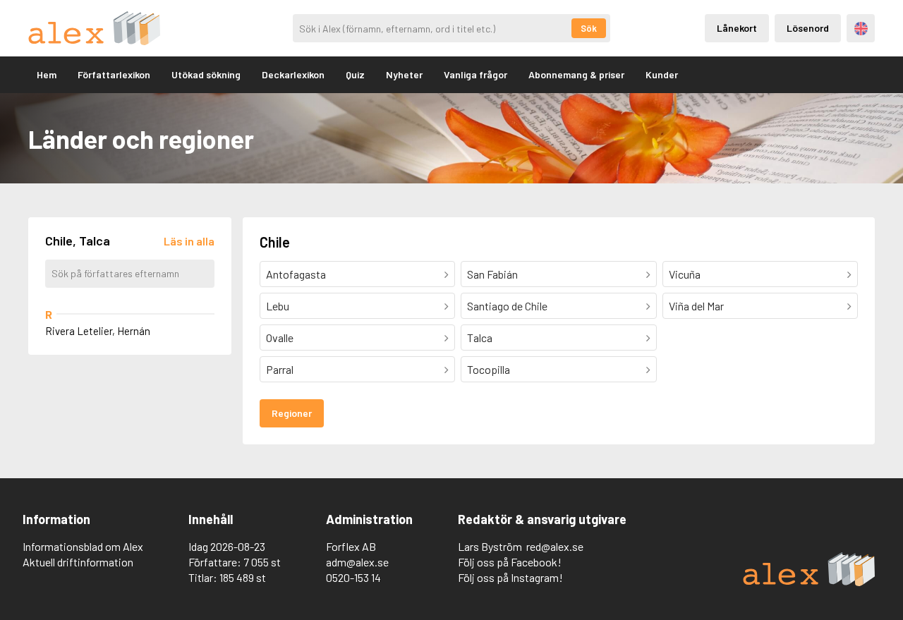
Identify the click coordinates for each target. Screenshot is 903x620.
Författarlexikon (114, 74)
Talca (479, 337)
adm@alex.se (357, 562)
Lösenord (808, 28)
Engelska (861, 28)
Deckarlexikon (293, 74)
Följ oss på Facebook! (510, 562)
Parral (279, 369)
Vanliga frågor (475, 74)
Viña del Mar (696, 305)
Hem (46, 74)
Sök (589, 28)
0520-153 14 (353, 577)
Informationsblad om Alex (83, 546)
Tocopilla (488, 369)
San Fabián (492, 274)
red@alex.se (554, 546)
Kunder (662, 74)
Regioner (292, 413)
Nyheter (404, 74)
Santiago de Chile (507, 305)
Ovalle (279, 337)
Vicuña (685, 274)
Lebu (277, 305)
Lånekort (737, 28)
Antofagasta (296, 274)
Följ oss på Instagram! (510, 577)
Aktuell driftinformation (78, 562)
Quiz (355, 74)
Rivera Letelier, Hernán (97, 330)
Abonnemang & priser (576, 74)
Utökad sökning (206, 74)
